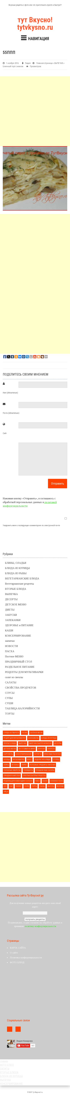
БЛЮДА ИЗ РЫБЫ (16, 573)
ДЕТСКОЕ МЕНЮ (15, 604)
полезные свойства (12, 770)
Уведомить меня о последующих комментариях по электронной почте (31, 525)
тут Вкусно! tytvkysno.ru (35, 24)
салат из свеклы (14, 677)
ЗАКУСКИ (11, 614)
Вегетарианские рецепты (19, 583)
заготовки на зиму (27, 749)
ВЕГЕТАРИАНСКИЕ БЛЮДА (22, 578)
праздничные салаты (45, 770)
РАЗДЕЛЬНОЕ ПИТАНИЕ (20, 666)
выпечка (22, 743)
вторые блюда (10, 743)
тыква (42, 786)
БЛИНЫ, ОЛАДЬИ (15, 563)
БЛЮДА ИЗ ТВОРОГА (11, 733)
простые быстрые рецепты (34, 775)
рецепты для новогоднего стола (18, 781)
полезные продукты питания (42, 765)
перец (6, 765)
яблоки (60, 786)
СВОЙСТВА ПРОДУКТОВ (20, 687)
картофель (8, 754)
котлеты (37, 754)
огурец (56, 759)
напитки (9, 640)
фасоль (51, 786)
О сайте (14, 953)
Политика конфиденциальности (26, 957)
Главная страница (44, 63)
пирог (24, 765)
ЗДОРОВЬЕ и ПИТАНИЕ (19, 625)
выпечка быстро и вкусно (40, 743)
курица (7, 759)
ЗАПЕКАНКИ (13, 620)
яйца (6, 792)
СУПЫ (9, 698)
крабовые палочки (52, 754)
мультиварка (18, 759)
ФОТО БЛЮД (17, 962)
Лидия (28, 63)
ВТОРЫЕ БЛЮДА (15, 589)
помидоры (28, 770)
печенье (15, 765)
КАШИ (9, 630)
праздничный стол (12, 775)
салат (45, 781)
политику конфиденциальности (40, 926)
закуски (41, 749)
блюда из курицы (48, 738)
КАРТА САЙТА (18, 948)
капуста (51, 749)
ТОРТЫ (9, 713)
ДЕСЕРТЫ (11, 599)
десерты (57, 743)
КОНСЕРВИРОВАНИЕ (18, 635)
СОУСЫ (9, 692)
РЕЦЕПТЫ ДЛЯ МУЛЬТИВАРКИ (24, 672)
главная (4, 1061)
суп (5, 786)
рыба (37, 781)
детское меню (10, 749)
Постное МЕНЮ (14, 656)
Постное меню (36, 733)
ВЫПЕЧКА (58, 63)
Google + (9, 1029)
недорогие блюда (42, 759)
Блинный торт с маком (13, 66)
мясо (29, 759)
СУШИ (9, 703)
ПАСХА (9, 651)
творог (18, 786)
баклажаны (33, 738)
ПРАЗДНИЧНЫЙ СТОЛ (18, 661)
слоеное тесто (56, 781)
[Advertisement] (35, 111)
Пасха (24, 733)
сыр (11, 786)
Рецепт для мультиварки (14, 738)
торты (34, 786)
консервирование (23, 754)
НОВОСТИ (11, 646)
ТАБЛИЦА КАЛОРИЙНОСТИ (22, 708)
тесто (26, 786)
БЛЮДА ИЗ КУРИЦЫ (17, 568)
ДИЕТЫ (9, 609)
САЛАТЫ (10, 682)
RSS (18, 1029)
